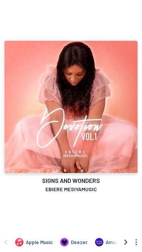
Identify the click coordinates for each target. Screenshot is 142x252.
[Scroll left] (6, 242)
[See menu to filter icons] (136, 242)
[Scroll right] (126, 242)
